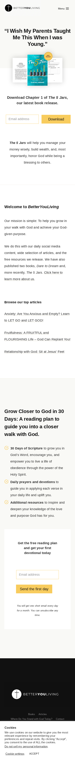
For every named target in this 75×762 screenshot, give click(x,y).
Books (31, 714)
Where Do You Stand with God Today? (31, 719)
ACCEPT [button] (34, 753)
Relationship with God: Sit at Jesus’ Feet (34, 352)
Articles (43, 714)
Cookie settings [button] (14, 753)
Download (56, 119)
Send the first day (34, 589)
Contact (60, 719)
